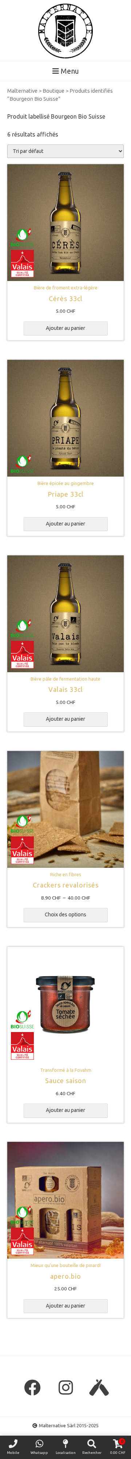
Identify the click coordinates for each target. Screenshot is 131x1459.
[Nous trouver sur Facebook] (32, 1388)
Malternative (22, 91)
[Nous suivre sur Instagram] (65, 1388)
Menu (69, 71)
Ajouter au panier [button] (65, 328)
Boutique (53, 91)
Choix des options (65, 914)
